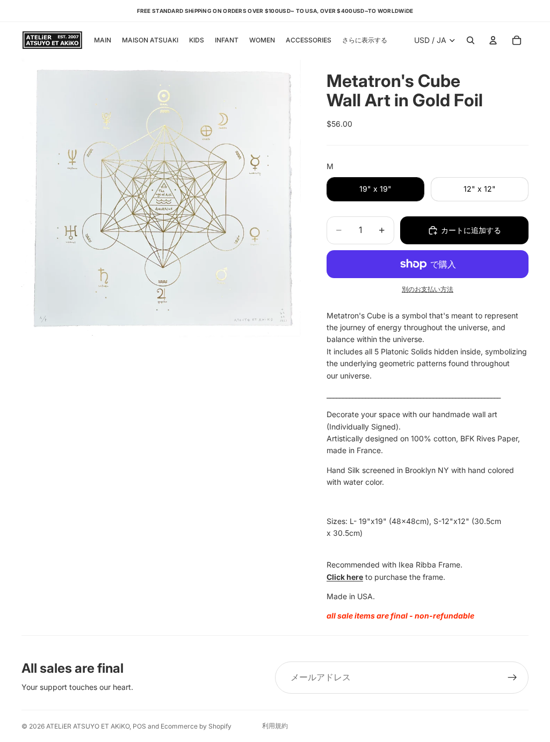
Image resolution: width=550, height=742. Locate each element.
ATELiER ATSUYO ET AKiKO (87, 726)
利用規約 (275, 726)
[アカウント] (493, 40)
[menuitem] (365, 40)
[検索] (470, 40)
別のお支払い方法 (427, 289)
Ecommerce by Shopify (196, 726)
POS (139, 726)
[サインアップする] (512, 677)
